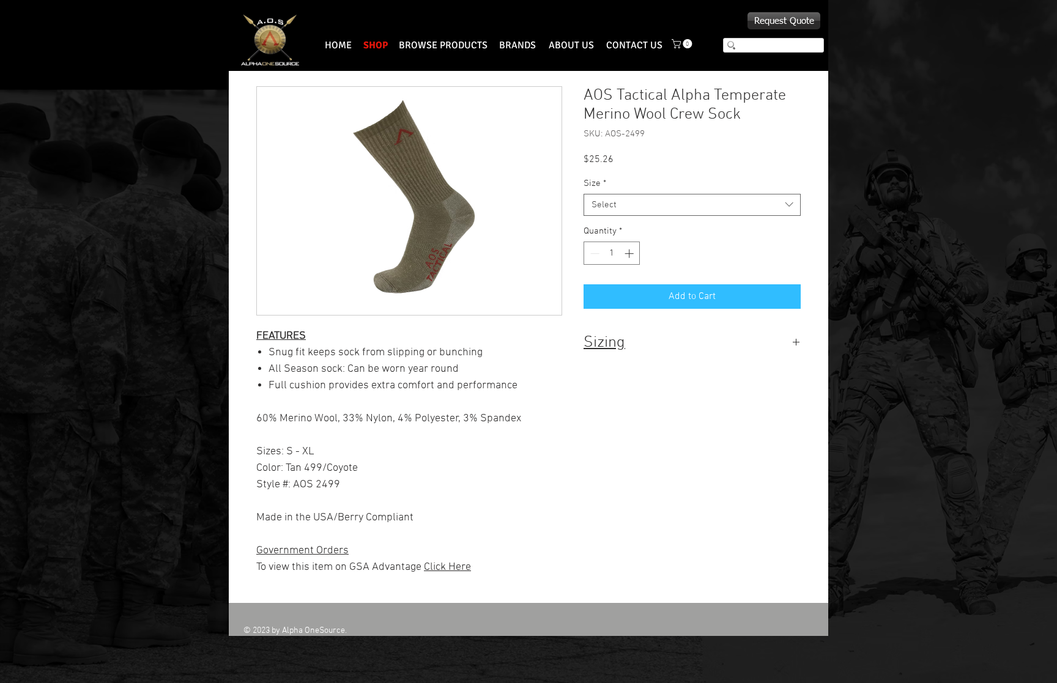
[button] (683, 43)
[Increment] (630, 253)
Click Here (447, 567)
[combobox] (692, 205)
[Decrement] (593, 253)
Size (595, 183)
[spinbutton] (612, 253)
